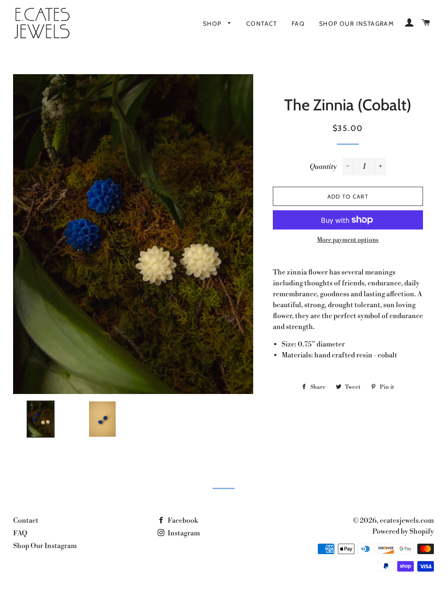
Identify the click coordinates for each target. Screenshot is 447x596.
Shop (213, 23)
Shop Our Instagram (356, 23)
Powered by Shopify (403, 531)
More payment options (347, 240)
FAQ (298, 23)
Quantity (323, 166)
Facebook (182, 520)
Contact (261, 23)
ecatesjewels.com (407, 520)
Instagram (183, 533)
